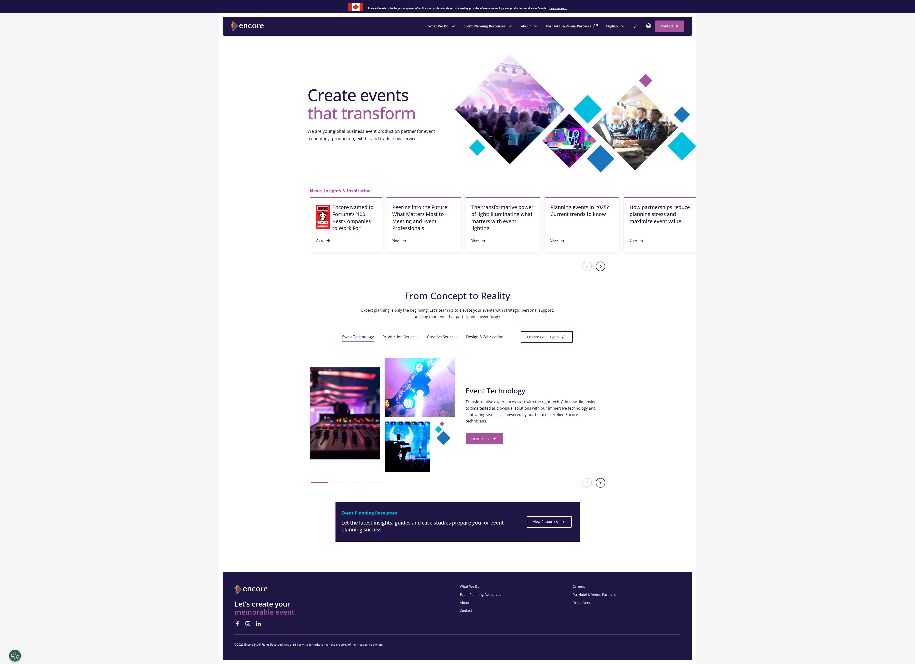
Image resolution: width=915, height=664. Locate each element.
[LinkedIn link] (258, 624)
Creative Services (442, 337)
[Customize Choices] (15, 656)
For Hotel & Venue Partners (568, 26)
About (526, 26)
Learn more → (558, 8)
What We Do (438, 26)
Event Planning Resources (485, 26)
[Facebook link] (237, 624)
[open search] (635, 26)
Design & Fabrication (484, 337)
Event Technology (358, 337)
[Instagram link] (248, 624)
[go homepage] (248, 26)
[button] (587, 266)
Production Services (400, 337)
